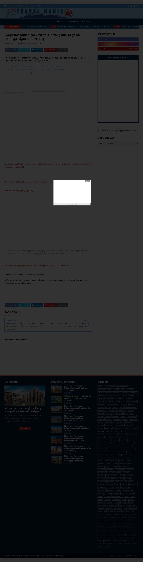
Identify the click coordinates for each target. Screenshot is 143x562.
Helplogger (74, 204)
